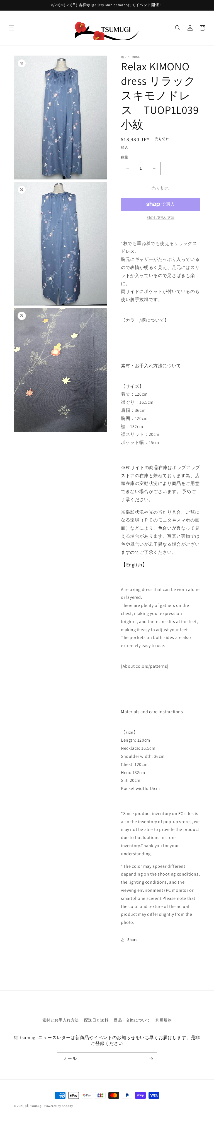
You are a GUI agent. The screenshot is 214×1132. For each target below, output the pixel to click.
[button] (12, 28)
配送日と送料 (96, 1020)
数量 (124, 157)
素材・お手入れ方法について (151, 366)
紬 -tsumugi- (34, 1106)
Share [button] (132, 939)
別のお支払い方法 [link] (160, 217)
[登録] (151, 1058)
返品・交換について (132, 1020)
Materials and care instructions (152, 712)
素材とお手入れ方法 (60, 1020)
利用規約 (163, 1020)
